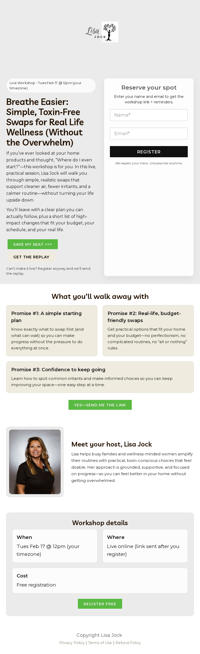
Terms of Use (100, 642)
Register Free (100, 604)
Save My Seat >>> (32, 244)
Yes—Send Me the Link (100, 405)
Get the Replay (31, 257)
